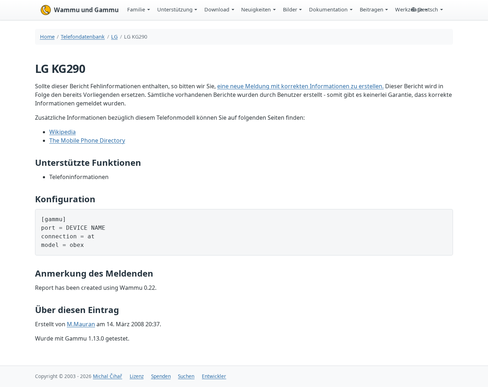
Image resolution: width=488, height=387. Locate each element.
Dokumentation (328, 9)
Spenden (161, 376)
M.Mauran (81, 324)
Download (216, 9)
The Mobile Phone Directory (87, 140)
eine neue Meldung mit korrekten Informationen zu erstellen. (300, 86)
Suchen (186, 376)
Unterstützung (175, 9)
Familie (136, 9)
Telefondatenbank (83, 36)
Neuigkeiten (256, 9)
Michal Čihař (107, 376)
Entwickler (214, 376)
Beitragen (371, 9)
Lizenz (137, 376)
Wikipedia (62, 132)
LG (114, 36)
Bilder (290, 9)
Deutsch (428, 9)
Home (47, 36)
